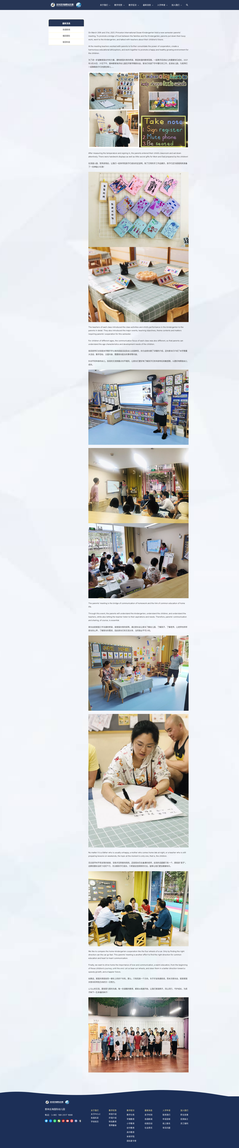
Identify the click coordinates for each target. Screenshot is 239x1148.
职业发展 (184, 1115)
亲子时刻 (148, 1115)
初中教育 (130, 1128)
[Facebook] (75, 1120)
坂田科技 (66, 42)
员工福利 (184, 1123)
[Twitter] (46, 1120)
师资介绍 (113, 1114)
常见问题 (166, 1128)
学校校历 (95, 1121)
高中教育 (130, 1132)
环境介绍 (113, 1118)
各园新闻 (66, 29)
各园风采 (95, 1118)
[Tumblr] (80, 1120)
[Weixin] (59, 1120)
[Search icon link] (187, 5)
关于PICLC (96, 1114)
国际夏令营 (131, 1141)
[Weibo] (63, 1120)
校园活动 (148, 1123)
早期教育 (130, 1119)
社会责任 (148, 1128)
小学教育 (130, 1123)
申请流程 (166, 1119)
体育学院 (130, 1136)
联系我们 (166, 1115)
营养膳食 (113, 1125)
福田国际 (66, 36)
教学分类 (130, 1115)
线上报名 (166, 1123)
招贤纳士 (184, 1119)
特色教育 (113, 1121)
